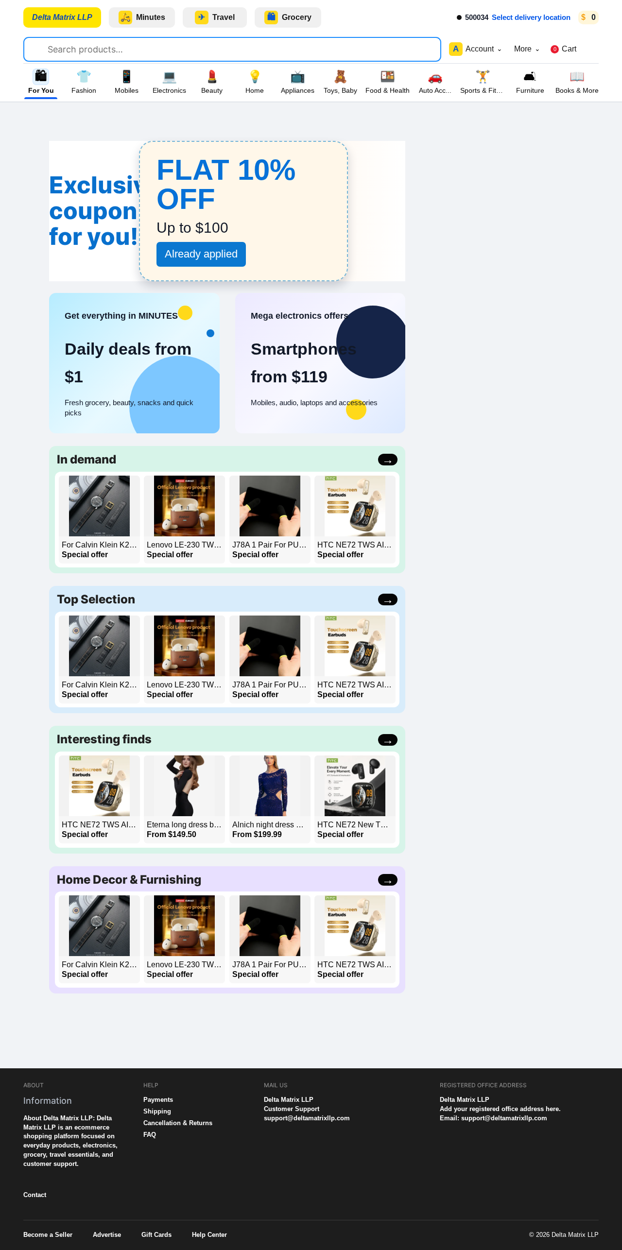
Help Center (209, 1234)
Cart (564, 49)
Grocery (289, 17)
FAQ (149, 1134)
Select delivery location (531, 17)
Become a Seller (47, 1234)
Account (477, 48)
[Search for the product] (40, 47)
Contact (34, 1195)
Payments (158, 1099)
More (527, 49)
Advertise (107, 1234)
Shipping (157, 1111)
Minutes (143, 17)
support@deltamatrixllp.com (307, 1118)
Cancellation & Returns (177, 1123)
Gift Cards (156, 1234)
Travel (216, 17)
